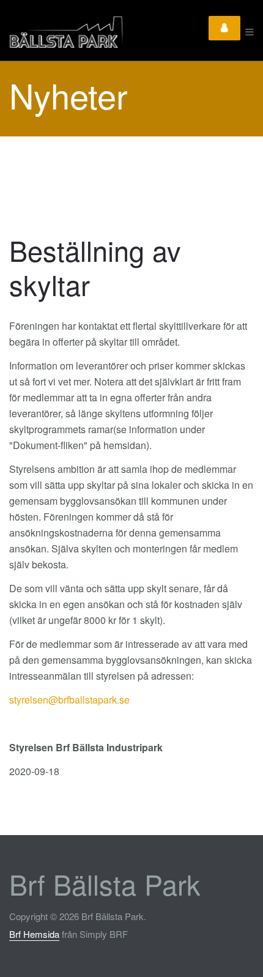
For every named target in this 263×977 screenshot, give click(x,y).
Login (224, 28)
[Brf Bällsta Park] (96, 32)
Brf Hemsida (34, 933)
